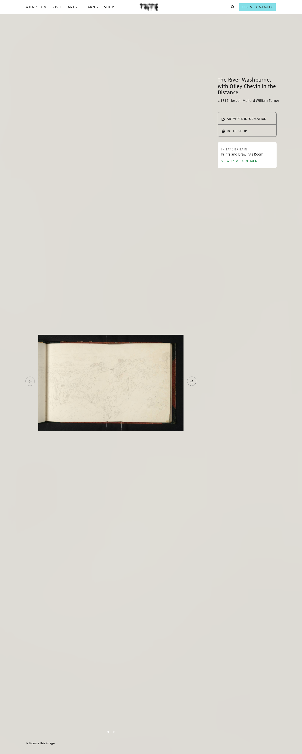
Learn (90, 7)
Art (71, 7)
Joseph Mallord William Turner (255, 100)
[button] (231, 7)
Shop (109, 7)
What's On (36, 7)
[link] (40, 743)
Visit (57, 7)
